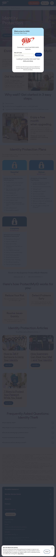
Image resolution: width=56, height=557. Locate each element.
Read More (21, 553)
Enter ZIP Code (18, 52)
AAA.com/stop (28, 61)
